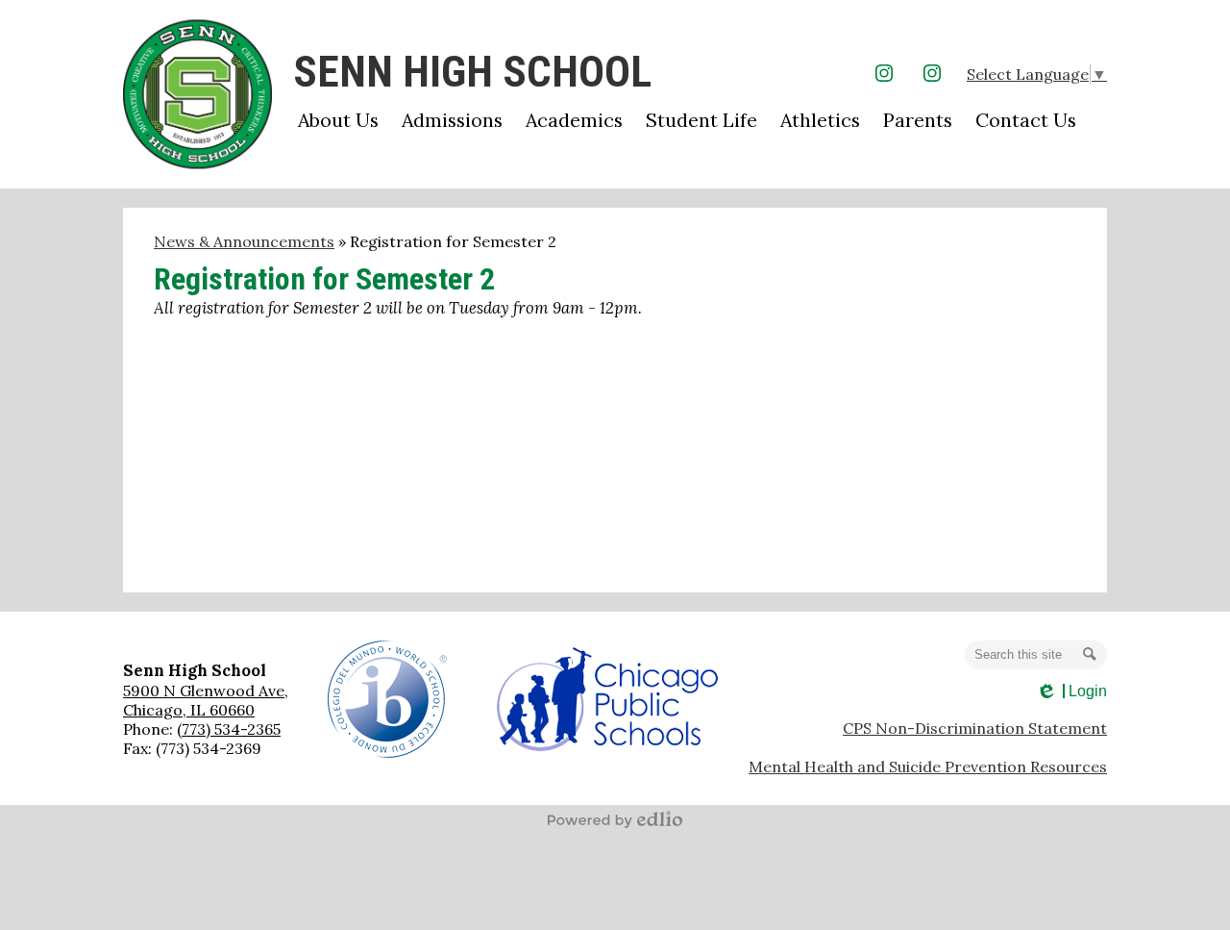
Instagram (884, 73)
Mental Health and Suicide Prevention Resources (928, 766)
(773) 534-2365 (229, 729)
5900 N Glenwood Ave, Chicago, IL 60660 (205, 700)
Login (1071, 691)
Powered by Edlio (615, 819)
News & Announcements (244, 241)
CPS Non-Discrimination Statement (975, 728)
